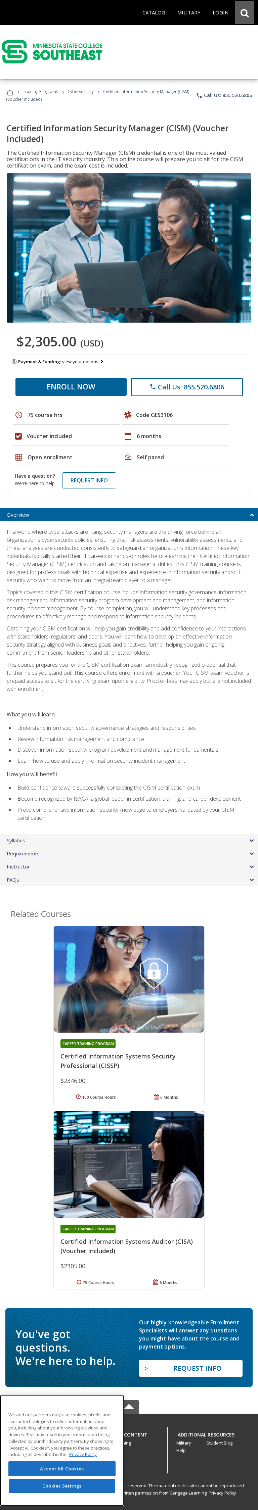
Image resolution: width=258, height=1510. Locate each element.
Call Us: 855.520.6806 (224, 95)
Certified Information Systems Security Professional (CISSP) (118, 1061)
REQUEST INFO (89, 480)
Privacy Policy (222, 1493)
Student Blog (219, 1443)
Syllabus (16, 840)
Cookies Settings (62, 1486)
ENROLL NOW (71, 386)
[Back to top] (129, 1433)
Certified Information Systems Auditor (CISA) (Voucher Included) (126, 1246)
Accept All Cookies (62, 1469)
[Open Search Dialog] (244, 12)
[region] (62, 1450)
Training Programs (40, 91)
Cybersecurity (81, 91)
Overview (18, 514)
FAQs (13, 879)
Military (183, 1443)
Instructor (18, 866)
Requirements (23, 853)
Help (181, 1450)
